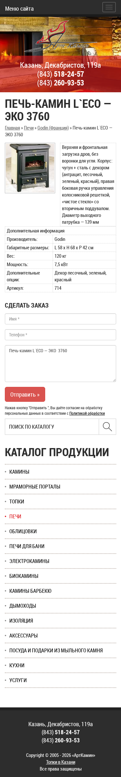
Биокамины (23, 576)
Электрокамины (29, 561)
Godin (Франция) (53, 127)
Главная (12, 127)
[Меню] (109, 7)
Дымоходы (22, 605)
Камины (19, 471)
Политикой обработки (87, 413)
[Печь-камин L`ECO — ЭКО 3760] (30, 168)
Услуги (18, 680)
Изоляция (21, 620)
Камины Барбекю (30, 590)
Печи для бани (27, 546)
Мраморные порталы (34, 486)
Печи (29, 127)
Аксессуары (23, 635)
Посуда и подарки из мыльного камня (56, 650)
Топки (16, 501)
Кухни (17, 665)
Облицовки (23, 531)
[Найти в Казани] (107, 427)
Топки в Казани (60, 762)
